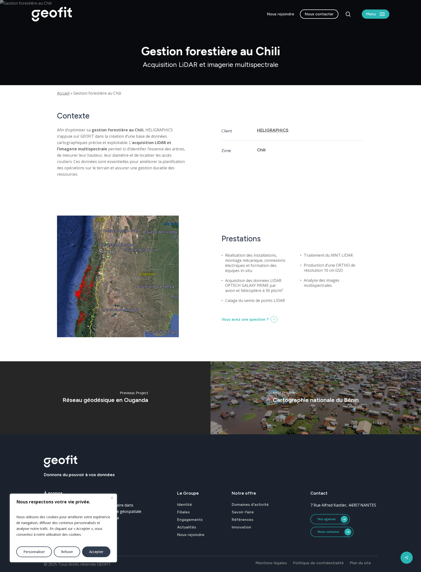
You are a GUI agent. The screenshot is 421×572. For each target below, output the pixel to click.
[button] (375, 14)
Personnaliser (34, 551)
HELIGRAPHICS (272, 130)
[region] (63, 528)
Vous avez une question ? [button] (244, 319)
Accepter (96, 551)
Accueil (63, 93)
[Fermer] (112, 498)
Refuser (67, 551)
